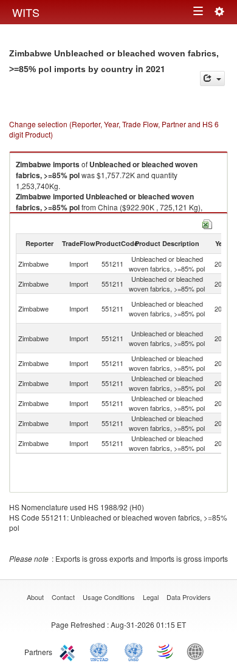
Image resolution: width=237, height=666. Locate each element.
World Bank (198, 651)
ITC (69, 651)
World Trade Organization (166, 651)
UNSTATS (134, 651)
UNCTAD (101, 651)
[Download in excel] (207, 223)
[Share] (212, 78)
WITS (26, 12)
